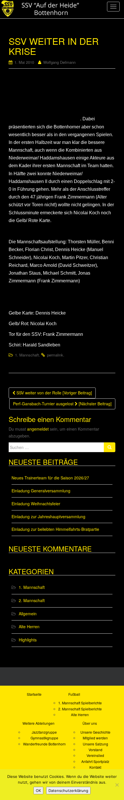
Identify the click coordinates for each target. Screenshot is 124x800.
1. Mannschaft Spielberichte (80, 702)
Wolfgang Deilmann (59, 62)
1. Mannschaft (27, 355)
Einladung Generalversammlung (41, 491)
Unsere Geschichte (95, 732)
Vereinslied (95, 755)
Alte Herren (29, 626)
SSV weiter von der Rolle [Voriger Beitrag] (53, 393)
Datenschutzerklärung (68, 790)
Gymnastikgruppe (44, 737)
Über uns (89, 723)
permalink (55, 355)
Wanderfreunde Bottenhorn (44, 743)
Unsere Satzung (95, 743)
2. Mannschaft (32, 600)
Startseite (34, 694)
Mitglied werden (95, 737)
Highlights (28, 640)
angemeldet (38, 429)
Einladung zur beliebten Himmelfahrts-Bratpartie (55, 529)
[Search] (109, 447)
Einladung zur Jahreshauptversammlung (48, 516)
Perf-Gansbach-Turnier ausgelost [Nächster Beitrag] (62, 403)
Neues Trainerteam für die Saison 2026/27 (50, 478)
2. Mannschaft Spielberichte (80, 708)
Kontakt (95, 767)
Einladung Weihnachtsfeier (36, 503)
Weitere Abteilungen (38, 723)
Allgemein (28, 613)
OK (38, 790)
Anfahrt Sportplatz (95, 761)
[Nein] (117, 785)
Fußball (74, 694)
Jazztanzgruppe (44, 732)
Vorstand (95, 749)
